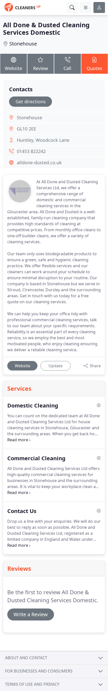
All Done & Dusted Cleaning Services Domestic (46, 28)
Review (40, 68)
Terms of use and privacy (32, 684)
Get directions (31, 101)
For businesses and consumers (39, 671)
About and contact (26, 657)
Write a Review (31, 614)
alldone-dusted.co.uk (39, 163)
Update (55, 365)
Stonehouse (23, 43)
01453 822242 (31, 151)
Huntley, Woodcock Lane (43, 140)
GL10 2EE (26, 129)
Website (13, 68)
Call (67, 68)
